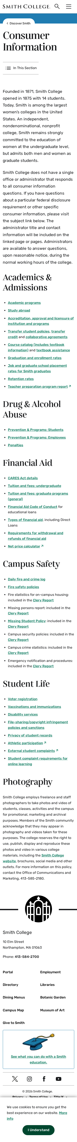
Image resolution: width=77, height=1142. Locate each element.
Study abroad (19, 310)
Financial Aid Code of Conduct (32, 507)
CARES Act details (23, 478)
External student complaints (31, 751)
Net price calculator (24, 546)
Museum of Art (52, 1010)
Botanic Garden (53, 997)
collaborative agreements (47, 337)
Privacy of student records (30, 735)
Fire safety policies (23, 587)
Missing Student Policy (27, 621)
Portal (8, 972)
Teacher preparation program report (38, 387)
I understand (38, 1130)
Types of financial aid (25, 520)
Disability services (23, 714)
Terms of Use (38, 1097)
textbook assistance (53, 350)
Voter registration (22, 699)
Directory (10, 985)
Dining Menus (14, 997)
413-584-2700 (27, 957)
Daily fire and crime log (26, 579)
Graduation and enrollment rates (35, 358)
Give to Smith (14, 1023)
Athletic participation (25, 743)
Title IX (59, 1097)
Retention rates (21, 379)
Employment (50, 972)
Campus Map (13, 1010)
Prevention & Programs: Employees (37, 437)
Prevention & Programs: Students (36, 430)
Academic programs (24, 303)
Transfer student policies (29, 331)
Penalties (15, 445)
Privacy (17, 1097)
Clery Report (43, 600)
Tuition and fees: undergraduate (34, 486)
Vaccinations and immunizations (34, 707)
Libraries (47, 985)
